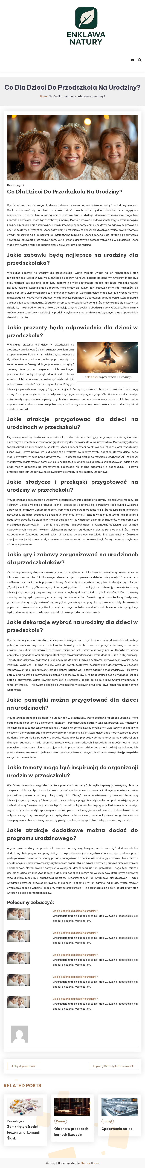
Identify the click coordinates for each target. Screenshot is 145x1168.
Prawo (60, 1121)
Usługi (107, 1121)
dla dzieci (92, 377)
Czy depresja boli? (24, 1066)
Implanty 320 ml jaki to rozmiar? (112, 1066)
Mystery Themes (90, 1163)
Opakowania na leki (117, 1129)
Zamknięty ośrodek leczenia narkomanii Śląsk (23, 1132)
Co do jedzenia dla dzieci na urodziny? (75, 910)
